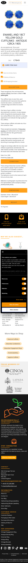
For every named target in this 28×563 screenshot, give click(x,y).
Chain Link (10, 157)
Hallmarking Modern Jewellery (10, 503)
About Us (4, 493)
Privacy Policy (5, 553)
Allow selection (14, 309)
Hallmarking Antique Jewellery (10, 501)
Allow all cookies (14, 304)
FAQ (2, 525)
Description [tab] (14, 87)
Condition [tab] (14, 161)
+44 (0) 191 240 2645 (8, 483)
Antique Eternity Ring (7, 534)
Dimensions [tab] (14, 190)
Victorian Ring (5, 537)
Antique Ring (5, 539)
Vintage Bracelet (6, 542)
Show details (19, 299)
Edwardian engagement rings (13, 348)
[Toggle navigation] (25, 2)
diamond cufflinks (13, 339)
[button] (10, 2)
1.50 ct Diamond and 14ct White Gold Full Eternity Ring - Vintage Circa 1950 (7, 317)
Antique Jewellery (6, 544)
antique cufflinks (6, 93)
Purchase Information (7, 520)
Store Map (4, 508)
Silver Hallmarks (6, 506)
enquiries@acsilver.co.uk (9, 486)
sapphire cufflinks (13, 357)
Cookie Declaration (15, 553)
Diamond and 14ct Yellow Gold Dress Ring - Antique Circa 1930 (20, 317)
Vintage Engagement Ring (8, 532)
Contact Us (4, 496)
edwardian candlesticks (13, 344)
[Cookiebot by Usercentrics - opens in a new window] (19, 252)
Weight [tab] (14, 202)
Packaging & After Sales (8, 518)
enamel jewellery (13, 353)
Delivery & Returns (6, 523)
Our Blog (3, 498)
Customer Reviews (6, 515)
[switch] (24, 283)
